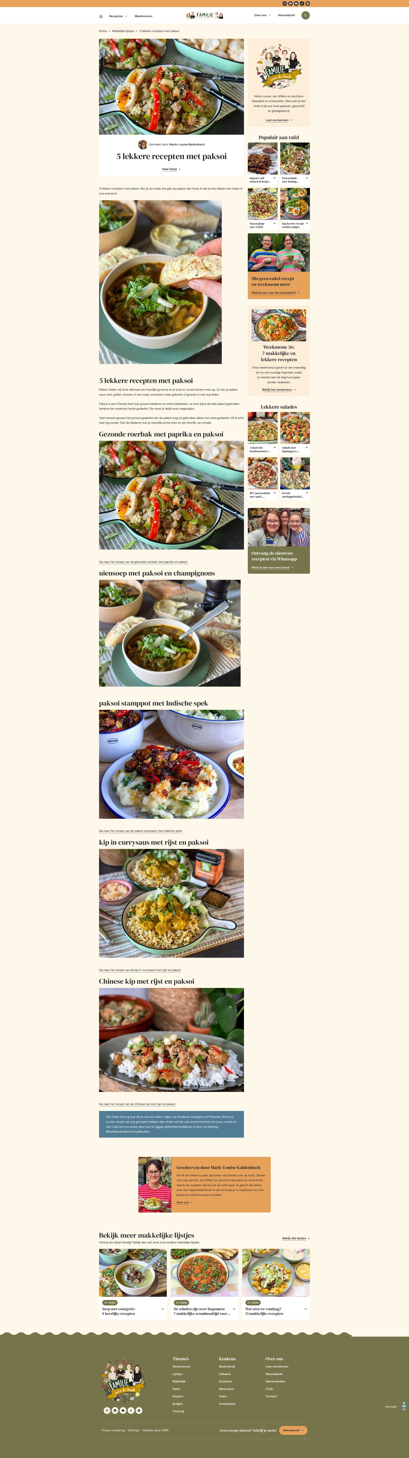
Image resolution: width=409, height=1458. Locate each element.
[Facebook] (290, 3)
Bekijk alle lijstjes (294, 1238)
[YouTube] (296, 3)
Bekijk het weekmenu (277, 390)
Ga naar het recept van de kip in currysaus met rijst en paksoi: (140, 970)
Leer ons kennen (277, 120)
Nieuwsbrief (286, 15)
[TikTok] (302, 3)
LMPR (165, 1430)
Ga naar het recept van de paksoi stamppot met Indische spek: (140, 831)
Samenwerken (275, 1381)
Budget (178, 1404)
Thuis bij (178, 1411)
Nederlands (227, 1366)
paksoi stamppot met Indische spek (153, 703)
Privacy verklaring (113, 1430)
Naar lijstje (169, 169)
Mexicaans (226, 1389)
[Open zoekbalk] (305, 15)
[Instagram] (284, 3)
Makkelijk (179, 1381)
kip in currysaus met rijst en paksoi (153, 842)
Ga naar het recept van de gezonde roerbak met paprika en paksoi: (143, 562)
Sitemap (133, 1430)
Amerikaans (227, 1404)
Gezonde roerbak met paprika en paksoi (161, 434)
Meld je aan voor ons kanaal (270, 567)
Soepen (178, 1396)
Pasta (176, 1389)
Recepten (116, 16)
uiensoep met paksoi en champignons (157, 573)
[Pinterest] (307, 3)
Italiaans (225, 1374)
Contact (271, 1396)
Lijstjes (177, 1374)
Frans (223, 1396)
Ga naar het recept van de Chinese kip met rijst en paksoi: (137, 1104)
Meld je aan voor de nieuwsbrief (274, 293)
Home (103, 31)
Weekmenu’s (143, 16)
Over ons (260, 15)
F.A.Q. (269, 1389)
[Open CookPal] (404, 1406)
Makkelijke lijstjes (123, 31)
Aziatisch (225, 1381)
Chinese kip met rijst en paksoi (146, 981)
